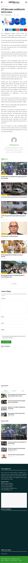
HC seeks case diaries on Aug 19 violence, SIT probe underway (14, 197)
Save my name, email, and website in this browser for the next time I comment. (14, 337)
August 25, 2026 (4, 180)
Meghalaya (6, 6)
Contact (20, 560)
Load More (14, 283)
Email (2, 323)
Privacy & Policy (13, 560)
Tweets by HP (4, 553)
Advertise (7, 560)
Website (3, 329)
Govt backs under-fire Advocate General (9, 236)
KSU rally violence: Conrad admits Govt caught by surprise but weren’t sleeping (12, 435)
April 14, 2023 (16, 15)
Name (3, 316)
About (2, 560)
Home (2, 6)
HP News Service (8, 15)
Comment (3, 298)
